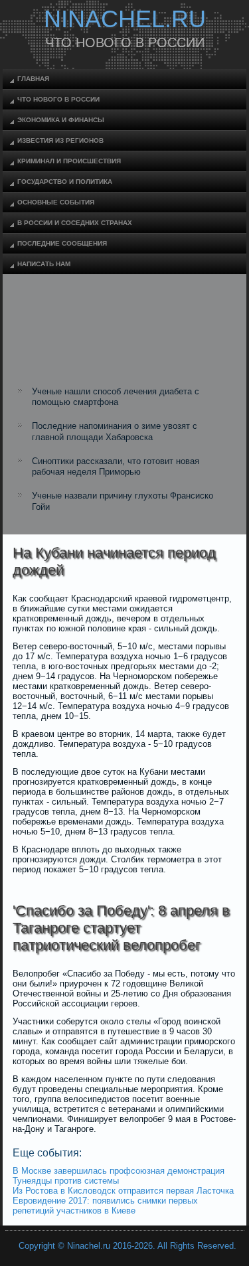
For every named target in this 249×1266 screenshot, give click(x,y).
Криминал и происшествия (69, 161)
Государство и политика (64, 181)
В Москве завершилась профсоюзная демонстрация (118, 1171)
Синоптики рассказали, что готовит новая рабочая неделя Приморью (115, 466)
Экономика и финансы (60, 119)
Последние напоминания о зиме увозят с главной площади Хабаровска (114, 431)
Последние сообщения (62, 243)
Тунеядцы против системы (66, 1181)
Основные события (55, 202)
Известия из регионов (60, 140)
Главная (33, 78)
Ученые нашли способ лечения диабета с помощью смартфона (115, 396)
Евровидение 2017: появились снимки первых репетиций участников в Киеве (105, 1206)
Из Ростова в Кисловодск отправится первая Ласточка (123, 1191)
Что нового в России (58, 99)
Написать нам (43, 264)
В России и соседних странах (74, 222)
